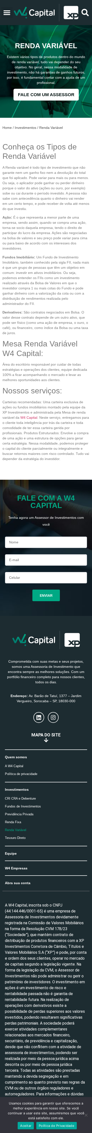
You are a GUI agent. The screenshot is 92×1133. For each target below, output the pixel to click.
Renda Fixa (13, 822)
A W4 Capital (14, 766)
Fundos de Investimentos (23, 806)
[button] (7, 12)
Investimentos (25, 128)
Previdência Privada (19, 814)
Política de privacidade (21, 774)
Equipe (11, 853)
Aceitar (25, 1126)
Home (7, 128)
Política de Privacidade (56, 1126)
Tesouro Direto (15, 838)
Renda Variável (15, 830)
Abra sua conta (17, 883)
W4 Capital (28, 417)
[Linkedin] (38, 717)
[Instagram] (53, 717)
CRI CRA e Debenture (20, 798)
